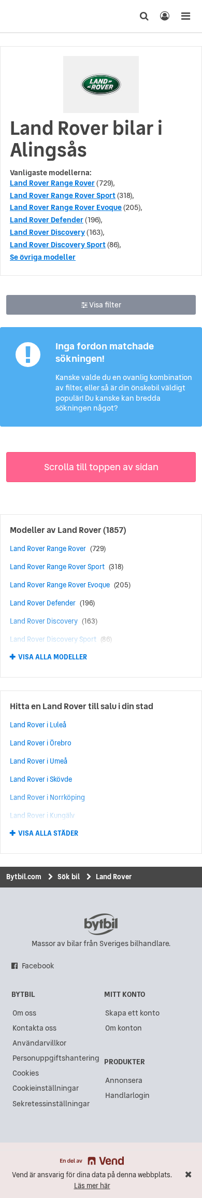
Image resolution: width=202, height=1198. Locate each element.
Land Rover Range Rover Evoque (66, 207)
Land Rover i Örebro (40, 743)
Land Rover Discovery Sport (58, 244)
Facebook (38, 966)
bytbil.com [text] (101, 924)
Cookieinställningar (45, 1088)
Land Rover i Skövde (41, 779)
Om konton (123, 1028)
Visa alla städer (48, 833)
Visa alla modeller (52, 657)
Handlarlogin (127, 1095)
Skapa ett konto (132, 1013)
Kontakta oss (34, 1028)
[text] (27, 16)
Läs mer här (92, 1186)
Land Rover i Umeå (38, 761)
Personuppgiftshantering (55, 1058)
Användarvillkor (39, 1043)
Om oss (24, 1013)
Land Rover (79, 530)
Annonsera (123, 1080)
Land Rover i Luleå (38, 725)
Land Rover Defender (46, 220)
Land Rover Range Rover (52, 183)
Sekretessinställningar (51, 1103)
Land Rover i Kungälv (42, 815)
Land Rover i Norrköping (47, 797)
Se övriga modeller (43, 257)
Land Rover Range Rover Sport (63, 195)
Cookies (25, 1073)
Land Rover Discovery (47, 232)
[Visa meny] (185, 16)
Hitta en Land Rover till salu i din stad (81, 706)
